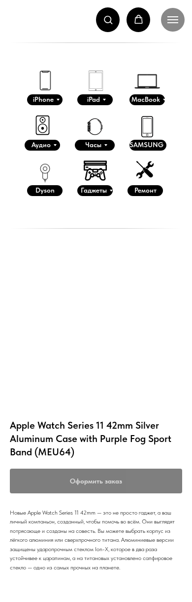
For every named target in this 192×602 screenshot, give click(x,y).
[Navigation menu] (172, 19)
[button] (108, 19)
